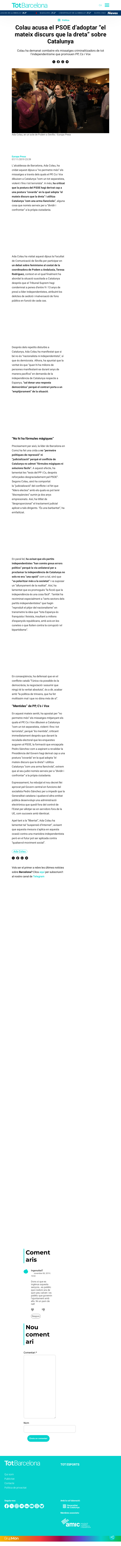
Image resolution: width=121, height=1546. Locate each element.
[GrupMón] (60, 1539)
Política (65, 20)
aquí (42, 871)
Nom (26, 1422)
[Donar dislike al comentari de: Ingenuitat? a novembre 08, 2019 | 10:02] (43, 1310)
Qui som (9, 1474)
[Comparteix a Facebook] (58, 62)
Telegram (38, 876)
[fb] (6, 1507)
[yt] (32, 1507)
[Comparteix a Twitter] (53, 62)
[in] (27, 1507)
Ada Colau (19, 851)
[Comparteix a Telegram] (67, 62)
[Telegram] (21, 1507)
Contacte (9, 1483)
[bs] (42, 1507)
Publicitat (9, 1478)
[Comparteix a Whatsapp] (62, 62)
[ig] (16, 1507)
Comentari (30, 1352)
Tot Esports (69, 1464)
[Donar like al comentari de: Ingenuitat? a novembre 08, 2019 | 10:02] (32, 1310)
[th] (37, 1507)
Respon (36, 1316)
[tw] (11, 1507)
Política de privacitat (15, 1487)
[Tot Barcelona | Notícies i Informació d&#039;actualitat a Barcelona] (23, 9)
